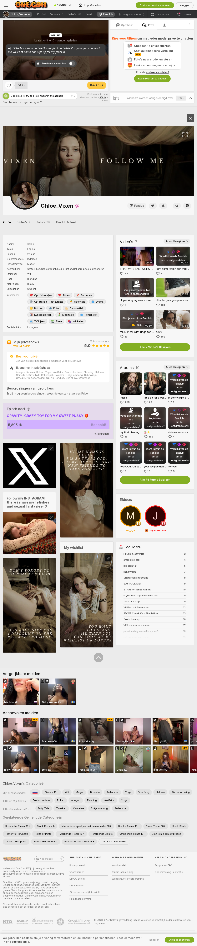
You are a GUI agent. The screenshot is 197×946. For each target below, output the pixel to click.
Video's (56, 14)
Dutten (38, 308)
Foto (56, 308)
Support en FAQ (163, 865)
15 (126, 436)
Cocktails (79, 301)
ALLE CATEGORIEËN (114, 841)
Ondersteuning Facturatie (169, 872)
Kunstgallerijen (43, 314)
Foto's (74, 14)
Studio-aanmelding (123, 872)
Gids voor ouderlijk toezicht (84, 892)
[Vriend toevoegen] (177, 206)
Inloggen (184, 5)
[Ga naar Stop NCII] (79, 922)
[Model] (190, 118)
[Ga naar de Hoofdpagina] (31, 5)
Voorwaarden (76, 872)
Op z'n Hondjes (43, 295)
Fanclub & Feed (66, 222)
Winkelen (78, 321)
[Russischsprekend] (35, 792)
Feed (89, 14)
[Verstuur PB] (187, 206)
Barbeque (86, 295)
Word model (119, 865)
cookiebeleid (20, 941)
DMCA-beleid (77, 878)
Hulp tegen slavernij (80, 899)
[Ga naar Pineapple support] (61, 921)
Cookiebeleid (76, 885)
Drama (100, 301)
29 (150, 402)
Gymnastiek (77, 308)
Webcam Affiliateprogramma (128, 878)
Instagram (32, 327)
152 (151, 436)
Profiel (41, 14)
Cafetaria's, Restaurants (48, 301)
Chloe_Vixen (12, 783)
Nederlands (46, 859)
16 (126, 336)
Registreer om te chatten (152, 78)
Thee (59, 321)
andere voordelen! (157, 72)
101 (163, 305)
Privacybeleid (77, 865)
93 (126, 273)
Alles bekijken (175, 241)
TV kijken (39, 321)
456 (127, 402)
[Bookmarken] (9, 85)
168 (163, 336)
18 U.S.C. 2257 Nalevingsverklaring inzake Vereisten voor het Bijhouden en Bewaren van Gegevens (142, 922)
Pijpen (66, 295)
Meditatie (68, 314)
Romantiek (91, 314)
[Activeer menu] (6, 5)
